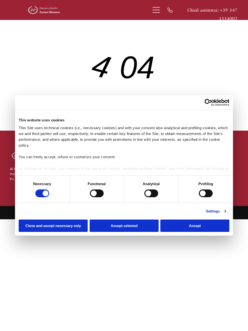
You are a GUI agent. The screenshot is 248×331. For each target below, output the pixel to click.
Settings (213, 211)
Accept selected (124, 226)
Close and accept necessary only (53, 226)
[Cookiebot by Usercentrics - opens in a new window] (208, 102)
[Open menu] (156, 10)
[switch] (97, 193)
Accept (195, 226)
